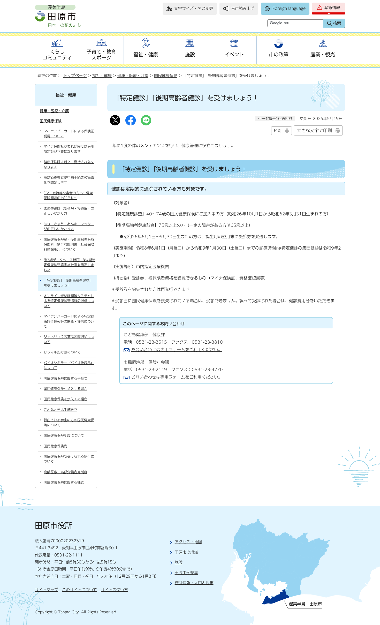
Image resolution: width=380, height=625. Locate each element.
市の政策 (278, 54)
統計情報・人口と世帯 (194, 583)
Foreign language (289, 8)
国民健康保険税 (55, 446)
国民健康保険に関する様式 (64, 482)
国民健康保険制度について (64, 435)
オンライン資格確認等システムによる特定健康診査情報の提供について (69, 301)
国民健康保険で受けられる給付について (69, 459)
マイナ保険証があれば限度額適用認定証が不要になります (69, 149)
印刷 (277, 131)
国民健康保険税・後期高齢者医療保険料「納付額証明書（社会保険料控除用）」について (69, 244)
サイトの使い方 (114, 590)
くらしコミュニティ (57, 54)
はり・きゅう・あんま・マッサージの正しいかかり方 (69, 226)
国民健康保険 (165, 76)
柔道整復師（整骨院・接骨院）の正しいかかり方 (69, 211)
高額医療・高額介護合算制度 (65, 472)
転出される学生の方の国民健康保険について (69, 422)
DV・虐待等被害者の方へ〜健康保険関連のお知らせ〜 (68, 195)
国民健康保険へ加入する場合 (65, 388)
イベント (234, 54)
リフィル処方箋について (62, 352)
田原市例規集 (186, 573)
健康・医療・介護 (132, 76)
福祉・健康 (145, 54)
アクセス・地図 (188, 542)
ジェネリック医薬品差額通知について (69, 339)
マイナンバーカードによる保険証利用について (69, 134)
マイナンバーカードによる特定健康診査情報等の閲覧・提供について (69, 321)
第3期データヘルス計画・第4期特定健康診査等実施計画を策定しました (69, 265)
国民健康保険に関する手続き (65, 378)
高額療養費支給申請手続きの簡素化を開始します (69, 180)
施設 (190, 54)
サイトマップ (46, 590)
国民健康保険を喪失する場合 (65, 399)
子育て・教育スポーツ (101, 54)
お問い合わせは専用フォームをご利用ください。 (176, 350)
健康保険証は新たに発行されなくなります (69, 164)
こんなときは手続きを (60, 409)
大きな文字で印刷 (314, 130)
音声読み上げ (242, 8)
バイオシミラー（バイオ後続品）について (69, 365)
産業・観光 (322, 54)
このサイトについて (79, 590)
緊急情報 (332, 8)
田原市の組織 (186, 552)
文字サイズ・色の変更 (193, 8)
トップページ (75, 76)
